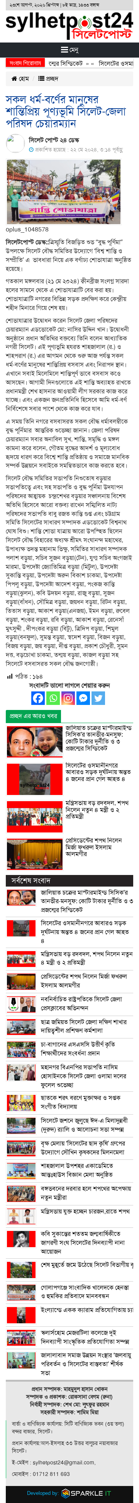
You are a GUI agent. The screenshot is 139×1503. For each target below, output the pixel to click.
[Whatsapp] (53, 698)
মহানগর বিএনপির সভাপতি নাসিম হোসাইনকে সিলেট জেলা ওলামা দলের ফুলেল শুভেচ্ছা (83, 1076)
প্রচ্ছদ (51, 79)
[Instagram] (68, 698)
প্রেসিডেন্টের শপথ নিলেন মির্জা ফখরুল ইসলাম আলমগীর (94, 847)
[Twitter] (98, 698)
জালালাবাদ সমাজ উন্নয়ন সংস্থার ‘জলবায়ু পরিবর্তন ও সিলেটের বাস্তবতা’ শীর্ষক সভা (86, 1364)
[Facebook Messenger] (83, 698)
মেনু (73, 50)
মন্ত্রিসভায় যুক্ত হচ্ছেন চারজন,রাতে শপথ (85, 1211)
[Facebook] (38, 698)
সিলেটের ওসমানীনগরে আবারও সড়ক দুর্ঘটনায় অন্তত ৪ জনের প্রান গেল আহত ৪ (98, 772)
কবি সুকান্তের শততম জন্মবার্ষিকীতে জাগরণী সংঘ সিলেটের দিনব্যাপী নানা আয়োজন (83, 1243)
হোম (23, 79)
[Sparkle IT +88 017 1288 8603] (86, 1493)
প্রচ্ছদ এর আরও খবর (33, 716)
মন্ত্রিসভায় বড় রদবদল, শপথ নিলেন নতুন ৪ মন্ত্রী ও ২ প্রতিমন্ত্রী (97, 809)
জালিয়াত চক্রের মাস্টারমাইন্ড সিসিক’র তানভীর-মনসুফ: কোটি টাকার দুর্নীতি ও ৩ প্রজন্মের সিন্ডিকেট (99, 738)
